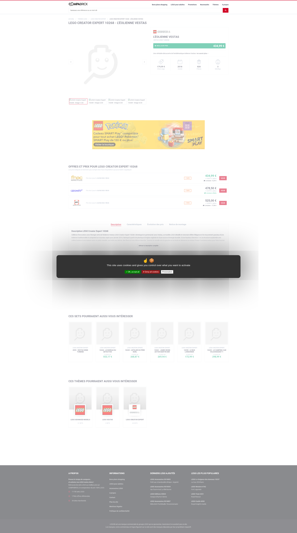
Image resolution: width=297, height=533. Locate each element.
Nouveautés (204, 5)
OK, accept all (133, 272)
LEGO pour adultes (178, 5)
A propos (225, 5)
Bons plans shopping (159, 5)
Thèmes (216, 5)
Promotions (192, 5)
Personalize (167, 272)
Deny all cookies (151, 272)
